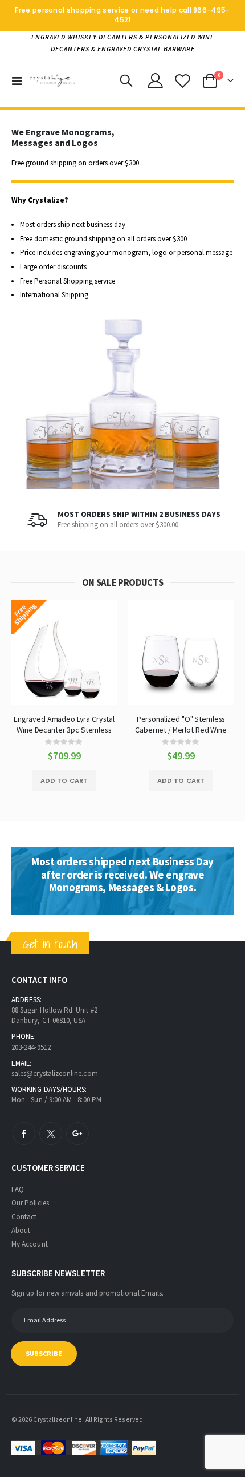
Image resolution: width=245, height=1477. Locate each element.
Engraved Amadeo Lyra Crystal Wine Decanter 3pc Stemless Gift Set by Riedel (64, 724)
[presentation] (22, 396)
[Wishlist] (182, 80)
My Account (29, 1244)
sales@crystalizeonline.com (54, 1073)
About (20, 1230)
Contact (23, 1216)
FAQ (17, 1189)
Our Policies (30, 1203)
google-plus (77, 1133)
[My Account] (155, 80)
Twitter (50, 1133)
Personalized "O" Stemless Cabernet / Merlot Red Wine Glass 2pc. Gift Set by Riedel (180, 724)
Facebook (24, 1133)
